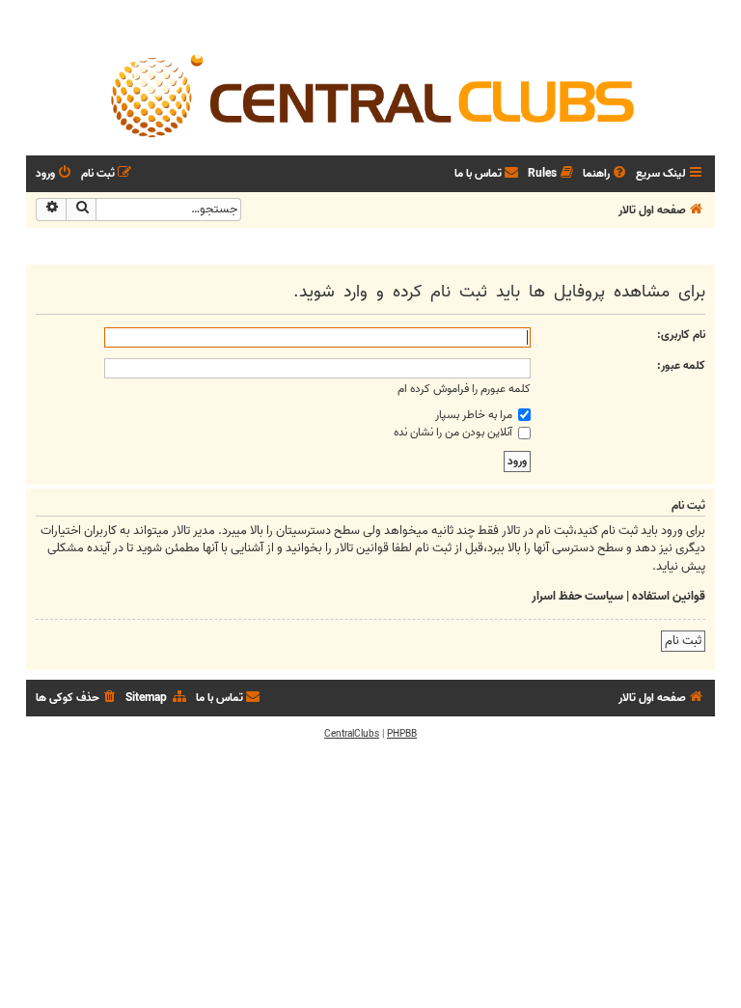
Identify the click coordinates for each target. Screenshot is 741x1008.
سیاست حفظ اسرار (577, 596)
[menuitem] (606, 174)
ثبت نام (683, 640)
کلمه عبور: (681, 365)
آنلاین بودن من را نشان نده (454, 432)
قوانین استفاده (668, 596)
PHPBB (402, 734)
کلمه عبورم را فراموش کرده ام (464, 388)
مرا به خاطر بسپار (475, 415)
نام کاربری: (681, 334)
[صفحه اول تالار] (370, 95)
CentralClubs (351, 734)
